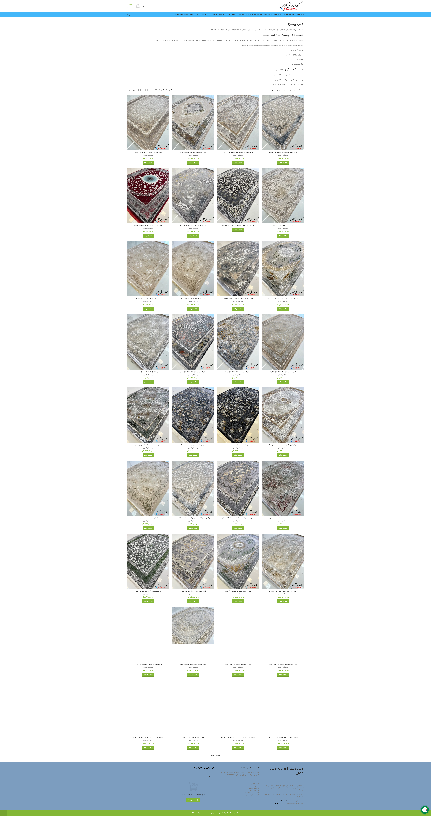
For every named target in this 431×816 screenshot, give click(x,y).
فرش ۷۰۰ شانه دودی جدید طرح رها (193, 445)
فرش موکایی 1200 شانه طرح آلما (283, 225)
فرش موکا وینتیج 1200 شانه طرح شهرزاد (283, 372)
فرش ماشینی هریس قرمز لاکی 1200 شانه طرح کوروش (238, 737)
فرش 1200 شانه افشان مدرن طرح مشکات (282, 591)
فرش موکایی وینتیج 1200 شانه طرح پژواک (148, 152)
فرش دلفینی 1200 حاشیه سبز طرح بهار (148, 591)
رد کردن (3, 813)
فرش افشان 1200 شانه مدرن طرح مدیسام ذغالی (238, 225)
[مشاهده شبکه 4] (139, 90)
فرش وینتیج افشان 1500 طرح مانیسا (148, 372)
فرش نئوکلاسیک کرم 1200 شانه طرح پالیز (193, 152)
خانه (302, 90)
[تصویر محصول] (283, 122)
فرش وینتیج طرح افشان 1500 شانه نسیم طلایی (283, 737)
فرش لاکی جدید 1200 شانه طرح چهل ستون (148, 225)
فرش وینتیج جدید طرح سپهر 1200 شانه (238, 591)
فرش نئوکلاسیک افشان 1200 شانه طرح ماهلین (238, 299)
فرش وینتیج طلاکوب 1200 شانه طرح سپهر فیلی (283, 299)
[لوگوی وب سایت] (291, 6)
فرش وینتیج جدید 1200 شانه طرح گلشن (282, 518)
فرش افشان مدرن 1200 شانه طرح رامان (193, 591)
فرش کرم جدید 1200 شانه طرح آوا (193, 737)
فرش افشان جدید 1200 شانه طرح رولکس (148, 445)
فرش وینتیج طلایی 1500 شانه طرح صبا (193, 664)
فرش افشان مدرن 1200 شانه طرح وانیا (238, 372)
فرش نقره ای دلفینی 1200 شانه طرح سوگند (283, 152)
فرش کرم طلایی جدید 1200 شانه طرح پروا (282, 445)
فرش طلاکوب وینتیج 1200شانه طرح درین (148, 664)
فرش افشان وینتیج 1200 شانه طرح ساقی (193, 372)
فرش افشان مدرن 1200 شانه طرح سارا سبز (148, 518)
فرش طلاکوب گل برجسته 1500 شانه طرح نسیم (148, 737)
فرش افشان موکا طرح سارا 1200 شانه (193, 299)
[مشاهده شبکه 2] (146, 90)
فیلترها (129, 90)
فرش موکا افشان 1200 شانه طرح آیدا (148, 299)
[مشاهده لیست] (150, 90)
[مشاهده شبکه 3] (143, 90)
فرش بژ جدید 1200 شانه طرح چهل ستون (238, 664)
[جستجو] (128, 14)
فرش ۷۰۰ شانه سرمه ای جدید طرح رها (238, 445)
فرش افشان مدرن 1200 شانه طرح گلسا (193, 225)
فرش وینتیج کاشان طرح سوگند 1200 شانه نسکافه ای (193, 518)
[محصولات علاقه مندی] (143, 6)
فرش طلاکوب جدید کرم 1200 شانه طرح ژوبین (238, 152)
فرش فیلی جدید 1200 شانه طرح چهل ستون (283, 664)
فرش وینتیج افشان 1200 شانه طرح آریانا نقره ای (238, 518)
